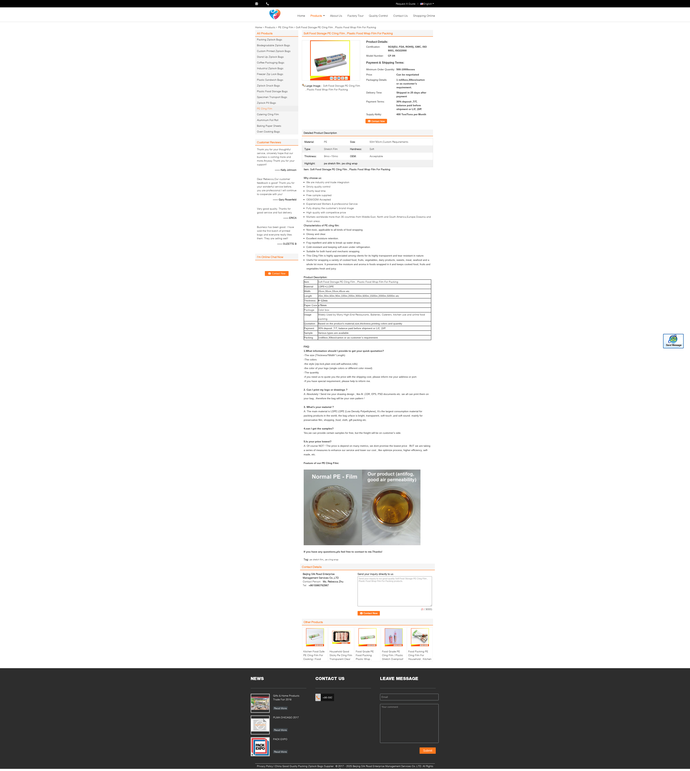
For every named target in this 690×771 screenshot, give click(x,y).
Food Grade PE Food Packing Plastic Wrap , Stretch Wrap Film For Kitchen (366, 659)
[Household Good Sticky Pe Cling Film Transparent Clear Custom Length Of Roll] (341, 637)
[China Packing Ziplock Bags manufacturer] (275, 14)
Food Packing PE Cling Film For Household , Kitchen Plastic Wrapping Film (419, 659)
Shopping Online (424, 15)
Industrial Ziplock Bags (270, 68)
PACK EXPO (280, 739)
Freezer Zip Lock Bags (270, 74)
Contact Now (378, 121)
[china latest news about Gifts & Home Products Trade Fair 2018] (260, 703)
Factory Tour (356, 15)
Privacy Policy (265, 766)
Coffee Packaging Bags (270, 62)
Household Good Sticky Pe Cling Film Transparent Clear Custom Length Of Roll (341, 659)
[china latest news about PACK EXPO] (260, 747)
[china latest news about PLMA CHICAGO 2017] (260, 725)
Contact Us (400, 15)
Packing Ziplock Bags (269, 39)
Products (316, 15)
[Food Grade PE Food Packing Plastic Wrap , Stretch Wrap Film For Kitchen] (367, 637)
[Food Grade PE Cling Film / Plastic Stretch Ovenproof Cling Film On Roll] (393, 637)
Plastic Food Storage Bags (272, 91)
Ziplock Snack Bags (268, 85)
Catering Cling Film (268, 114)
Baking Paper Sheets (269, 125)
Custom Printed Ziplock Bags (274, 50)
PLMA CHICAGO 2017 (286, 717)
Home (301, 15)
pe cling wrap (331, 559)
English (428, 3)
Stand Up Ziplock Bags (270, 56)
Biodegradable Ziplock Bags (273, 45)
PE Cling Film (285, 27)
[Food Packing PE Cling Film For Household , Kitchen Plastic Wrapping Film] (420, 637)
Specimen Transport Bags (272, 97)
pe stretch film (316, 559)
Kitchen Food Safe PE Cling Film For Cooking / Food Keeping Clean (314, 657)
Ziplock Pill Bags (266, 102)
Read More (280, 708)
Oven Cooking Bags (268, 131)
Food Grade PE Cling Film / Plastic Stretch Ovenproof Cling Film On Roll (392, 657)
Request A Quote (405, 3)
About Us (336, 15)
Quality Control (378, 15)
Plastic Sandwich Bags (270, 79)
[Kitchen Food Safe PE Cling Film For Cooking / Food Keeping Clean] (315, 637)
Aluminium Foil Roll (267, 120)
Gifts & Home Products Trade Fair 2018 (286, 697)
